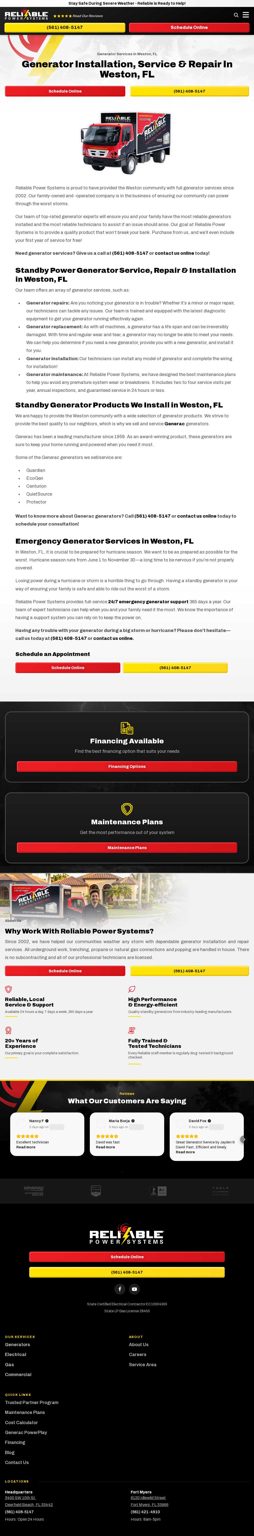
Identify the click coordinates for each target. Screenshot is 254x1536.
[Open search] (236, 15)
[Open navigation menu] (244, 15)
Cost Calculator (21, 1422)
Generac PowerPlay (26, 1432)
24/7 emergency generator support (148, 601)
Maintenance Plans (127, 848)
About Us (139, 1344)
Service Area (143, 1364)
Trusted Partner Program (32, 1402)
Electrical (15, 1354)
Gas (9, 1364)
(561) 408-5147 (130, 253)
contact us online (174, 253)
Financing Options (127, 766)
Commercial (18, 1374)
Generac (174, 423)
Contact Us (17, 1462)
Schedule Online (67, 668)
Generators (17, 1344)
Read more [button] (25, 1147)
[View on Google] (21, 1124)
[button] (10, 1139)
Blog (10, 1452)
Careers (137, 1354)
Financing (15, 1442)
